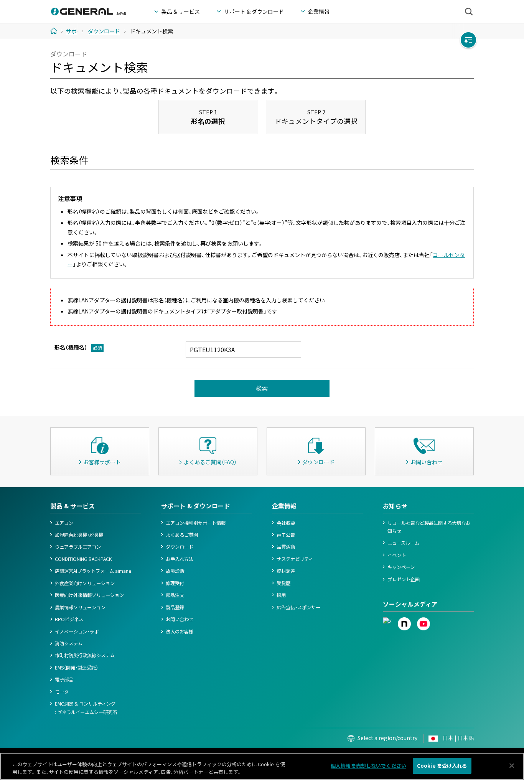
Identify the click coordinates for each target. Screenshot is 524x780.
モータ (62, 691)
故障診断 (175, 570)
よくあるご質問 (182, 534)
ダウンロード (179, 546)
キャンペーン (401, 567)
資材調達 (286, 570)
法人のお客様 (179, 631)
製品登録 (175, 607)
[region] (262, 766)
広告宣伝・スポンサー (298, 607)
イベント (396, 555)
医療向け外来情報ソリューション (89, 595)
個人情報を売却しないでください (368, 765)
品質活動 (286, 546)
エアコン (64, 522)
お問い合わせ (179, 619)
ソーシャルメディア (410, 604)
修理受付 (175, 583)
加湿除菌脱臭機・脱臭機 (79, 534)
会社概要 (286, 522)
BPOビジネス (69, 619)
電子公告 (286, 534)
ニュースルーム (403, 542)
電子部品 (64, 679)
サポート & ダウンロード (195, 505)
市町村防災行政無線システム (85, 655)
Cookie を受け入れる (442, 765)
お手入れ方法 (179, 559)
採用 (281, 595)
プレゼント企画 (403, 579)
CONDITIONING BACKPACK (83, 559)
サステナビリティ (295, 559)
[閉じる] (511, 765)
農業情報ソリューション (80, 607)
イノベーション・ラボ (77, 631)
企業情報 (284, 505)
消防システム (68, 643)
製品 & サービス (72, 505)
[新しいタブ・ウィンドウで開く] (387, 621)
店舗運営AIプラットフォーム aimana (93, 570)
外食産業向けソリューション (85, 583)
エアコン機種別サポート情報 (196, 522)
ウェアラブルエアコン (78, 546)
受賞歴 (283, 583)
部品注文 (175, 595)
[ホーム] (56, 30)
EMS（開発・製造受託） (76, 667)
